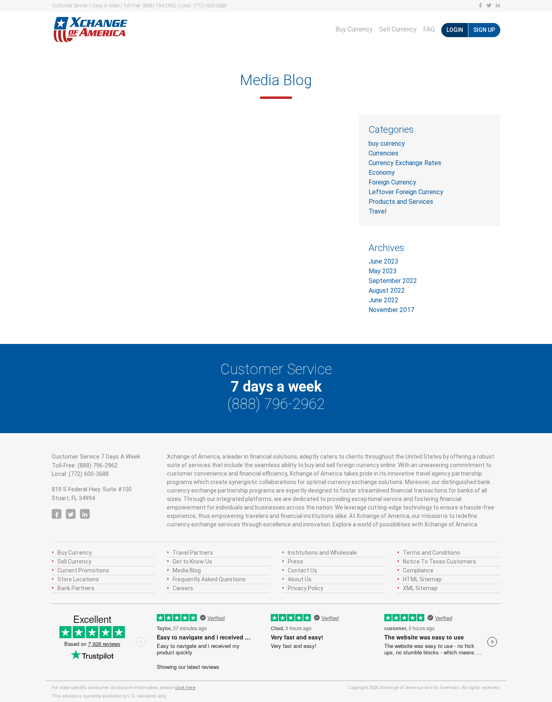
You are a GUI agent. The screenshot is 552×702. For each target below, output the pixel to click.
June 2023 (383, 261)
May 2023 (383, 271)
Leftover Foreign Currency (406, 192)
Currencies (383, 153)
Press (295, 561)
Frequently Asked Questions (209, 579)
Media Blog (187, 570)
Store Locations (78, 579)
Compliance (418, 570)
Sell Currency (398, 29)
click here (185, 687)
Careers (183, 588)
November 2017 (391, 310)
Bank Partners (76, 588)
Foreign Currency (392, 182)
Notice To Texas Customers (439, 561)
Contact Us (302, 570)
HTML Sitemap (422, 579)
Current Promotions (83, 570)
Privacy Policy (305, 588)
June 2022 (383, 300)
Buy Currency (354, 29)
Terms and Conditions (431, 552)
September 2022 (393, 281)
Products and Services (401, 201)
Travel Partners (193, 552)
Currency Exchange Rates (405, 163)
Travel (377, 211)
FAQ (429, 29)
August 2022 (387, 290)
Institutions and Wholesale (322, 552)
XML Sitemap (420, 588)
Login (455, 30)
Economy (382, 172)
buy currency (387, 143)
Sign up (484, 30)
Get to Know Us (192, 561)
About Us (300, 579)
